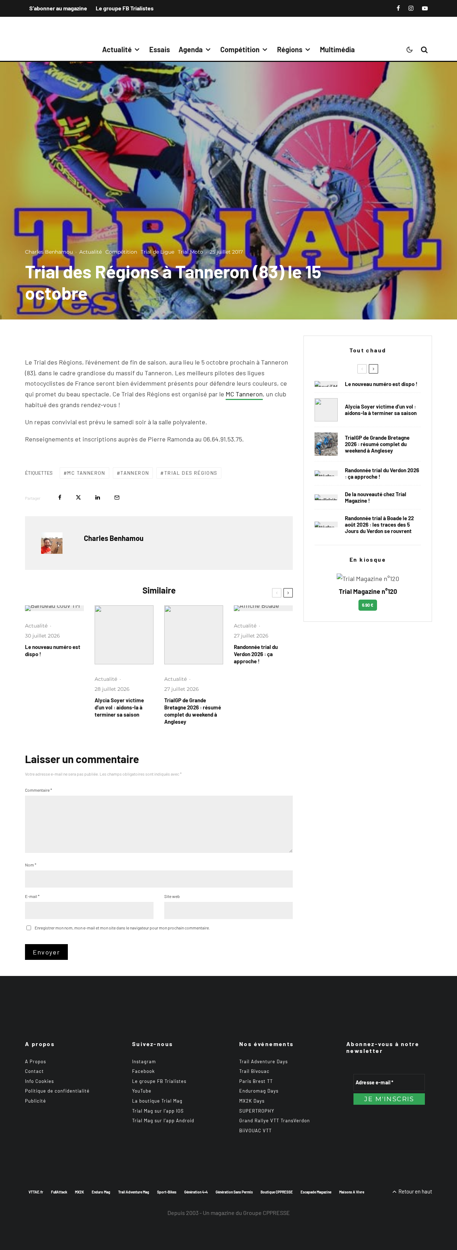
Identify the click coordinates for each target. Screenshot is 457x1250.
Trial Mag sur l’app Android (163, 1120)
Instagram (144, 1061)
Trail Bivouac (254, 1071)
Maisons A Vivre (351, 1192)
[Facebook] (398, 8)
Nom (30, 864)
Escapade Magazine (316, 1192)
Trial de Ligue (157, 252)
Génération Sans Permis (234, 1192)
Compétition (240, 49)
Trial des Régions (190, 473)
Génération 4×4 (196, 1192)
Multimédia (337, 49)
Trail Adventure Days (263, 1061)
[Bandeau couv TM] (54, 608)
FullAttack (59, 1192)
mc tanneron (86, 473)
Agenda (191, 49)
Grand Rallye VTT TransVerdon (274, 1120)
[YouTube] (425, 8)
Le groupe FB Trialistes (125, 8)
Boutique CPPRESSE (277, 1192)
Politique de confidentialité (57, 1091)
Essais (159, 49)
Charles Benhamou (49, 252)
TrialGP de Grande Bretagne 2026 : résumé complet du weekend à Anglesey (192, 711)
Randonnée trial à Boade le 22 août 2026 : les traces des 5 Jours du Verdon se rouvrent (379, 524)
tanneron (134, 473)
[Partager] (59, 497)
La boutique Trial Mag (157, 1101)
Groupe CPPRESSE (266, 1212)
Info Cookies (39, 1081)
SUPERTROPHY (256, 1111)
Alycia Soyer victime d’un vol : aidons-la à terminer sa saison (119, 707)
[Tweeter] (78, 497)
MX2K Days (252, 1101)
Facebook (143, 1071)
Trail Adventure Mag (133, 1192)
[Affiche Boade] (263, 608)
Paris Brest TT (256, 1081)
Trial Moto (190, 252)
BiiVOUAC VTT (255, 1130)
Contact (34, 1071)
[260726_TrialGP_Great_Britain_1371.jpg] (124, 634)
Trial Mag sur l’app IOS (158, 1111)
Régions (289, 49)
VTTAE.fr (36, 1192)
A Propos (35, 1061)
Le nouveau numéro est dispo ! (52, 650)
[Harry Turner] (193, 634)
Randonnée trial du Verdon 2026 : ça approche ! (256, 654)
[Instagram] (411, 8)
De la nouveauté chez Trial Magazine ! (375, 497)
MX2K (79, 1192)
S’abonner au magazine (58, 8)
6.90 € (367, 604)
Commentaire (38, 789)
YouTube (141, 1091)
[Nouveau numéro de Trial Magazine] (326, 497)
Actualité (117, 49)
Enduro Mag (101, 1192)
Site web (172, 896)
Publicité (35, 1101)
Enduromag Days (258, 1091)
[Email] (117, 497)
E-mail (32, 896)
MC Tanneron (244, 394)
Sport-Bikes (166, 1192)
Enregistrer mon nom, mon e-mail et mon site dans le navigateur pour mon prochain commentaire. (122, 927)
